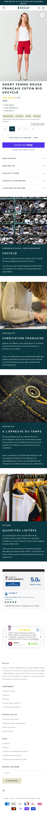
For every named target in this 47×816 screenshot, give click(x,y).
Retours (5, 747)
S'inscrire (12, 781)
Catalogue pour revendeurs (13, 723)
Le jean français (8, 691)
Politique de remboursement (14, 759)
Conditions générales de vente (15, 751)
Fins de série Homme (11, 703)
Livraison (6, 743)
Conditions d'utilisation (12, 755)
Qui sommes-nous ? (10, 719)
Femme (5, 699)
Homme (5, 695)
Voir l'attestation (12, 584)
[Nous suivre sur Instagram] (3, 790)
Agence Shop (34, 798)
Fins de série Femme (11, 707)
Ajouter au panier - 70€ (23, 138)
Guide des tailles (38, 124)
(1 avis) (17, 97)
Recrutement (8, 731)
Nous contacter (8, 727)
